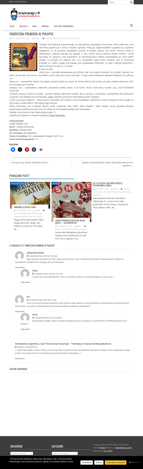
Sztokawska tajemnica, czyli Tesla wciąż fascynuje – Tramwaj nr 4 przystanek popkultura (63, 343)
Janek (36, 38)
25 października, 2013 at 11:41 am (48, 273)
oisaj (34, 270)
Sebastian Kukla (35, 252)
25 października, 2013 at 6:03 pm (48, 317)
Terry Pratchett (35, 216)
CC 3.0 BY (108, 450)
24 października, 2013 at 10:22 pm (43, 256)
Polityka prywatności (64, 26)
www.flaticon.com (123, 447)
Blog (12, 26)
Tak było (23, 26)
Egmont (83, 229)
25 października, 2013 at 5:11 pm (42, 300)
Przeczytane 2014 (17, 183)
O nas (34, 26)
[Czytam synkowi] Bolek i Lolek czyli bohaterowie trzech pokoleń (107, 164)
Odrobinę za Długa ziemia (25, 207)
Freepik (102, 447)
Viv (28, 296)
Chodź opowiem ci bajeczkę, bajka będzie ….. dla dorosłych (70, 221)
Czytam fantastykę (71, 38)
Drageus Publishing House (115, 192)
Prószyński (37, 213)
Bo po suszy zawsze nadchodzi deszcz (30, 162)
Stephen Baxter (20, 216)
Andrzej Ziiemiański (53, 38)
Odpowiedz (20, 267)
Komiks (55, 183)
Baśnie (58, 229)
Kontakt (45, 26)
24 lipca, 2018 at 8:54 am (27, 347)
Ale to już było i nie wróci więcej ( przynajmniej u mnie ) (108, 184)
